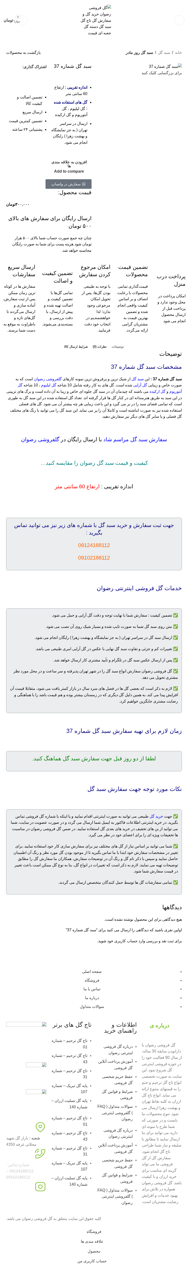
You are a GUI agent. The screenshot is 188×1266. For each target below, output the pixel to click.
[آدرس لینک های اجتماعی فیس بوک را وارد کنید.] (9, 67)
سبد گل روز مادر (139, 52)
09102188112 (119, 1)
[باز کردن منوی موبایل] (179, 20)
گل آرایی (140, 385)
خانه (178, 52)
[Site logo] (94, 20)
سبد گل (164, 52)
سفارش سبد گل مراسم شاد (135, 439)
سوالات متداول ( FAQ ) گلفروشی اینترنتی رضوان (115, 1112)
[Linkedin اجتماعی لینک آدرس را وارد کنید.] (21, 75)
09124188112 (140, 1)
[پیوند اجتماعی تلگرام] (13, 75)
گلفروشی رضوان (48, 379)
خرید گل (156, 816)
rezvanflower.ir (18, 1204)
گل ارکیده (157, 391)
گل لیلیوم (48, 385)
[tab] (118, 347)
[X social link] (39, 75)
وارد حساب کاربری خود (126, 941)
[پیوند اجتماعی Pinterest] (30, 75)
